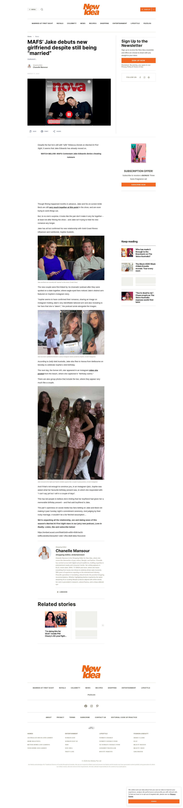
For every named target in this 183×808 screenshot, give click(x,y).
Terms (72, 717)
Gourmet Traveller (107, 748)
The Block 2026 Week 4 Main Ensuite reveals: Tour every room (146, 267)
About (49, 717)
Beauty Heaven (140, 744)
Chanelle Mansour (40, 67)
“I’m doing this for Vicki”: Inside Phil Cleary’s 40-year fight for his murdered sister (55, 633)
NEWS (82, 23)
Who (67, 744)
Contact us (100, 717)
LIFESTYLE (135, 23)
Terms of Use (138, 67)
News (37, 36)
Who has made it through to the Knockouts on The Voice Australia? (144, 252)
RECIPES (92, 23)
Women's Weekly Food (108, 741)
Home (29, 36)
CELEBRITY (71, 23)
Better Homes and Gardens (38, 744)
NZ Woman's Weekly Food (109, 744)
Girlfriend (138, 751)
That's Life (69, 751)
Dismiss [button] (154, 801)
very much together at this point (63, 207)
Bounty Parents (106, 751)
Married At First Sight (42, 23)
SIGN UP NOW (138, 60)
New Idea (69, 748)
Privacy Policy (126, 67)
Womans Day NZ (71, 741)
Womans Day (70, 738)
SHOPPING (104, 23)
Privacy (60, 717)
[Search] (42, 9)
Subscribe (85, 717)
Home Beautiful (34, 741)
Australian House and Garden (40, 738)
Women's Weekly (106, 738)
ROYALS (60, 23)
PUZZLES (147, 23)
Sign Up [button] (147, 9)
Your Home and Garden (37, 748)
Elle (135, 741)
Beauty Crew (139, 748)
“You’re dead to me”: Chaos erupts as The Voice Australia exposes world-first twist (145, 297)
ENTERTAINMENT (120, 23)
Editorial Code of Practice (124, 717)
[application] (69, 102)
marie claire (139, 738)
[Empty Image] (127, 281)
